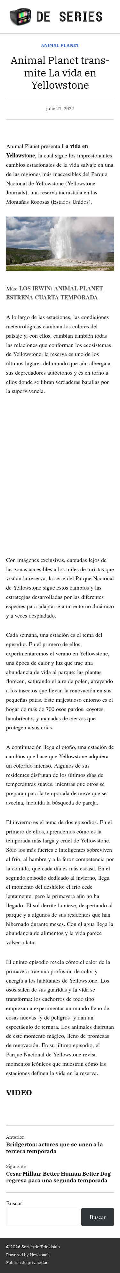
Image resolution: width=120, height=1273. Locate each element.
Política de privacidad (27, 1262)
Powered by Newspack (28, 1254)
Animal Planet (60, 45)
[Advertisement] (60, 466)
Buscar (14, 1203)
